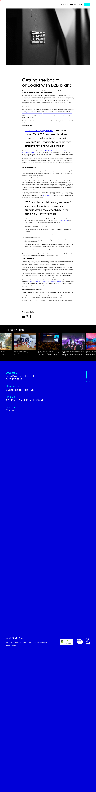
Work (62, 4)
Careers (11, 410)
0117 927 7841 (14, 379)
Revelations (73, 4)
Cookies (30, 642)
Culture (80, 4)
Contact (87, 4)
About (67, 4)
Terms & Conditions (11, 645)
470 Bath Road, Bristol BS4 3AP (25, 400)
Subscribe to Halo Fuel (20, 389)
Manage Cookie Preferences (41, 642)
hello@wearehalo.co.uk (20, 376)
